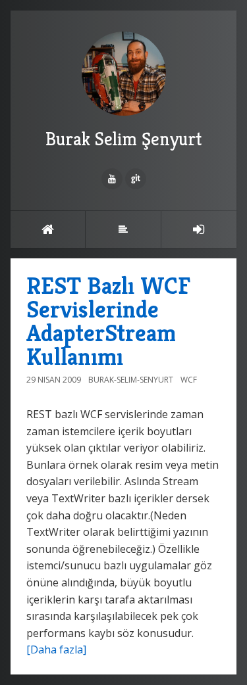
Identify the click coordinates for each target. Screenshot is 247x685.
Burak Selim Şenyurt (123, 139)
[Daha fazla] (56, 649)
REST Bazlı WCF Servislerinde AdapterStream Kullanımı (108, 321)
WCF (188, 379)
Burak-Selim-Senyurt (130, 379)
